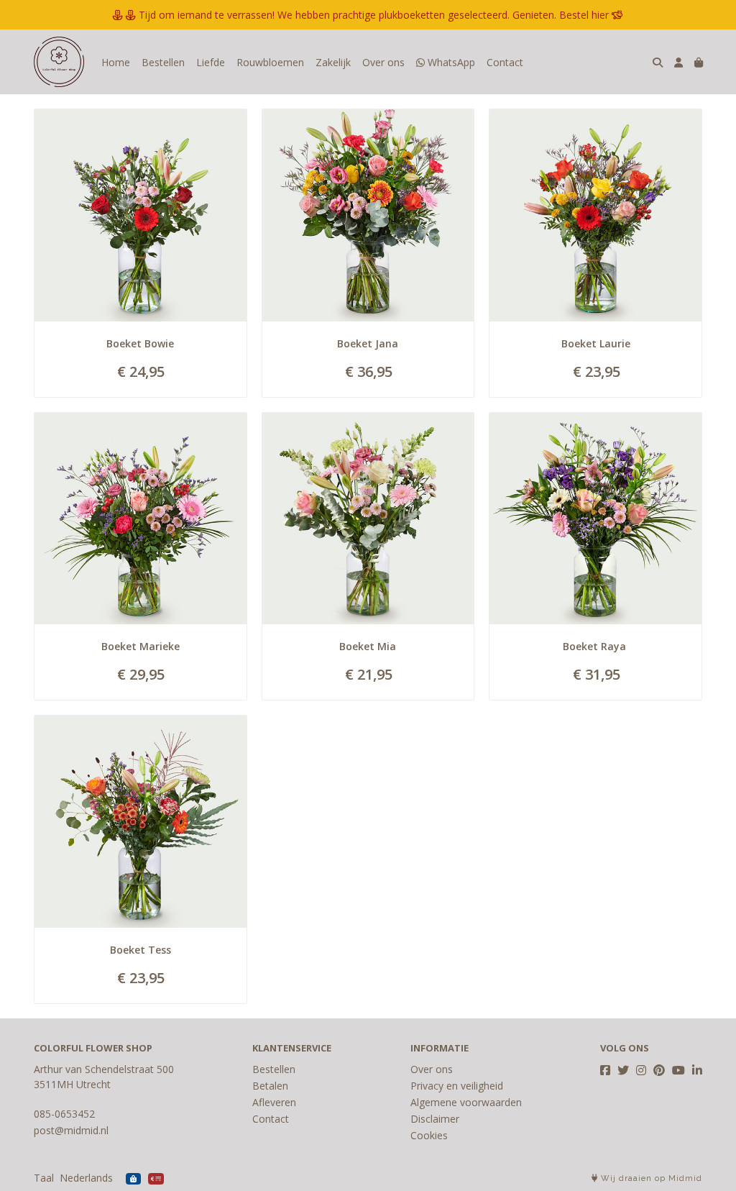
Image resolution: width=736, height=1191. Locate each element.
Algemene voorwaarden (466, 1102)
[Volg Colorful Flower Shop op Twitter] (623, 1070)
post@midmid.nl (71, 1130)
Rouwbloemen (270, 62)
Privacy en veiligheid (456, 1085)
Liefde (210, 62)
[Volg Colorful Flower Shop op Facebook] (605, 1070)
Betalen (270, 1085)
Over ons (383, 62)
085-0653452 (64, 1114)
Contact (505, 62)
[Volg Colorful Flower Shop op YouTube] (678, 1070)
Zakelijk (333, 62)
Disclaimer (434, 1119)
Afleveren (274, 1102)
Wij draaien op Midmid (650, 1178)
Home (115, 62)
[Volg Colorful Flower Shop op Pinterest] (659, 1070)
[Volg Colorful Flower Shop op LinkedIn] (697, 1070)
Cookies (429, 1135)
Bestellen (163, 62)
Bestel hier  (591, 15)
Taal (44, 1178)
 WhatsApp (445, 62)
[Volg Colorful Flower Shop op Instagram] (641, 1070)
